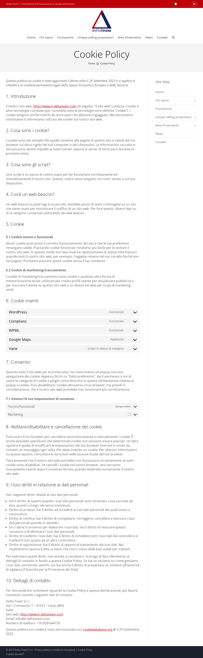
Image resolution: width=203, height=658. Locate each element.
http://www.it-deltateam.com (54, 106)
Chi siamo (162, 100)
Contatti (160, 142)
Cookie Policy (85, 649)
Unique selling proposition (173, 117)
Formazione (163, 109)
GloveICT (19, 654)
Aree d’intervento (167, 125)
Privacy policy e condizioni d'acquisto (55, 649)
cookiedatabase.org (97, 629)
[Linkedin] (194, 4)
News (159, 134)
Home (91, 63)
